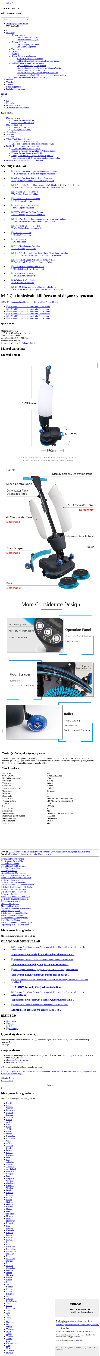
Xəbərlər (9, 84)
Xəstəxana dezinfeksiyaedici (37, 1071)
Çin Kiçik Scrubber (9, 870)
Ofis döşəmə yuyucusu (10, 910)
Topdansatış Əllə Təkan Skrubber (15, 925)
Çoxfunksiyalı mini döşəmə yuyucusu (16, 908)
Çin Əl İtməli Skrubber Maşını (13, 866)
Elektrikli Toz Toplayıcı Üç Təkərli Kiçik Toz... (36, 1009)
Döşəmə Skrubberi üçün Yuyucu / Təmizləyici (30, 77)
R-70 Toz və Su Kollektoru (22, 282)
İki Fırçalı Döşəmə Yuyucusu (13, 1071)
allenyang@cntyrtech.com (17, 1060)
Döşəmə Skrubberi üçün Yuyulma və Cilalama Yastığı (39, 68)
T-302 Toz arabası (18, 242)
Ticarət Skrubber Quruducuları (13, 873)
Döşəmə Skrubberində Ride (28, 37)
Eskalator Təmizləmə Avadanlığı (30, 58)
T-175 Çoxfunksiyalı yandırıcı (23, 248)
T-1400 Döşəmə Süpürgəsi (22, 201)
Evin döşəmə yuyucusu (10, 901)
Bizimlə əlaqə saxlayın (15, 89)
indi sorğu (5, 1044)
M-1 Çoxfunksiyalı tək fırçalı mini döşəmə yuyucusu (33, 174)
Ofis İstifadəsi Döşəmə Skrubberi (14, 913)
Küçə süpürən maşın (87, 1071)
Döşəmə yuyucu (18, 35)
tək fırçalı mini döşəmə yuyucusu (14, 918)
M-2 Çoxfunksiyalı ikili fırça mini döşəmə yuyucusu (32, 180)
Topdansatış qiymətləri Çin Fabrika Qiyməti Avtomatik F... (42, 954)
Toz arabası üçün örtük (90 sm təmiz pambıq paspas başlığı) (41, 75)
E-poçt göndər (7, 1080)
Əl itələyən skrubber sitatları (12, 894)
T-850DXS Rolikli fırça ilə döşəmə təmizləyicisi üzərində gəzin (37, 289)
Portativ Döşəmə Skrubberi (12, 915)
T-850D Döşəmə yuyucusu (22, 208)
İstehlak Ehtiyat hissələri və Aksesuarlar (27, 63)
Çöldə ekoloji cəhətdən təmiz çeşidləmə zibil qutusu (38, 61)
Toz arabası (16, 49)
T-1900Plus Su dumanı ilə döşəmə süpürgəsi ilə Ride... (33, 221)
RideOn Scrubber (56, 1071)
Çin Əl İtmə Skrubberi (10, 863)
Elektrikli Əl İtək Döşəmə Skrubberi (16, 878)
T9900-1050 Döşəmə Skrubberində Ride (28, 214)
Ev (7, 30)
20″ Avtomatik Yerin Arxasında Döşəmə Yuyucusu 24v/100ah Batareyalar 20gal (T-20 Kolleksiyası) (50, 852)
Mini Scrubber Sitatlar (10, 906)
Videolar (9, 82)
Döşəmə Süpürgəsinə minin (28, 44)
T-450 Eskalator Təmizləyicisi (23, 276)
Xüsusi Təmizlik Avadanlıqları (23, 56)
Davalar (9, 80)
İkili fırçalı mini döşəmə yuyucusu (15, 875)
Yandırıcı (15, 54)
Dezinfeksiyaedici (71, 1071)
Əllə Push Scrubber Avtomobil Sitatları (17, 887)
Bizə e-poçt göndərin (9, 343)
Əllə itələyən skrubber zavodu (13, 892)
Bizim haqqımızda (13, 87)
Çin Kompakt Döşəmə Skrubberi (14, 861)
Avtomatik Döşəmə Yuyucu (12, 859)
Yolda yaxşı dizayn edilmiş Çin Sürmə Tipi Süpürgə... (40, 974)
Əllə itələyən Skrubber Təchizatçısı (15, 896)
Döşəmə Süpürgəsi (19, 42)
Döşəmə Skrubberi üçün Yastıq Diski (32, 70)
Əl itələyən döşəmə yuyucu (28, 40)
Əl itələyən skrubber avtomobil (13, 882)
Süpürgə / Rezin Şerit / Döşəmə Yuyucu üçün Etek (37, 73)
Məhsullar (10, 33)
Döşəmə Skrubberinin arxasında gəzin (16, 922)
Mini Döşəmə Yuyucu (10, 903)
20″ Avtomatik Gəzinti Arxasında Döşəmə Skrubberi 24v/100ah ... (38, 187)
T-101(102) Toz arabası (21, 235)
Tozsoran (15, 51)
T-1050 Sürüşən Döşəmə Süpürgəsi (26, 228)
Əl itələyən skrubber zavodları (13, 889)
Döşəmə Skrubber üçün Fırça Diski (31, 65)
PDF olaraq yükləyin (27, 343)
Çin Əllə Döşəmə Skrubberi (12, 868)
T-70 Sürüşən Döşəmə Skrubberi (24, 194)
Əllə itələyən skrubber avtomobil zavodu (17, 885)
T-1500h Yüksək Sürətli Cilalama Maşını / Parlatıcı (32, 262)
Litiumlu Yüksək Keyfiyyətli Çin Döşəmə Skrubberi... (39, 964)
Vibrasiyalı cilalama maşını (12, 1074)
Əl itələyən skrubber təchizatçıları (15, 899)
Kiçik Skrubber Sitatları (10, 920)
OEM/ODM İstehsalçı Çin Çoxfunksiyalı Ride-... (37, 987)
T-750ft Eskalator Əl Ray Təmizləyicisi (27, 269)
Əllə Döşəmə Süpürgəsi (26, 47)
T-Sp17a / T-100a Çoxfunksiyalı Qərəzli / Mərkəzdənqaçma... (36, 255)
